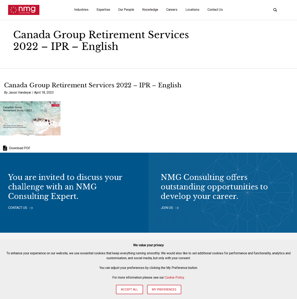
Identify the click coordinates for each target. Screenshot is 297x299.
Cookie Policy (174, 277)
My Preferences (164, 289)
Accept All (129, 289)
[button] (20, 207)
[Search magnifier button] (275, 9)
